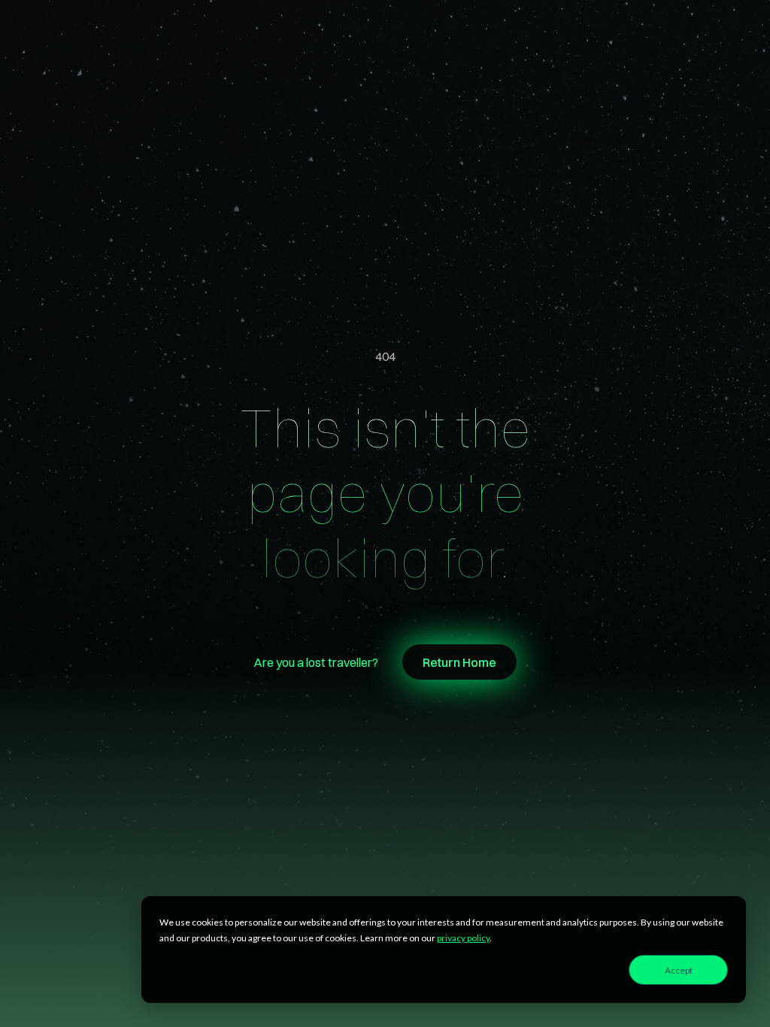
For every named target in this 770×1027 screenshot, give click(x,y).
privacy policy (463, 938)
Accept (679, 970)
